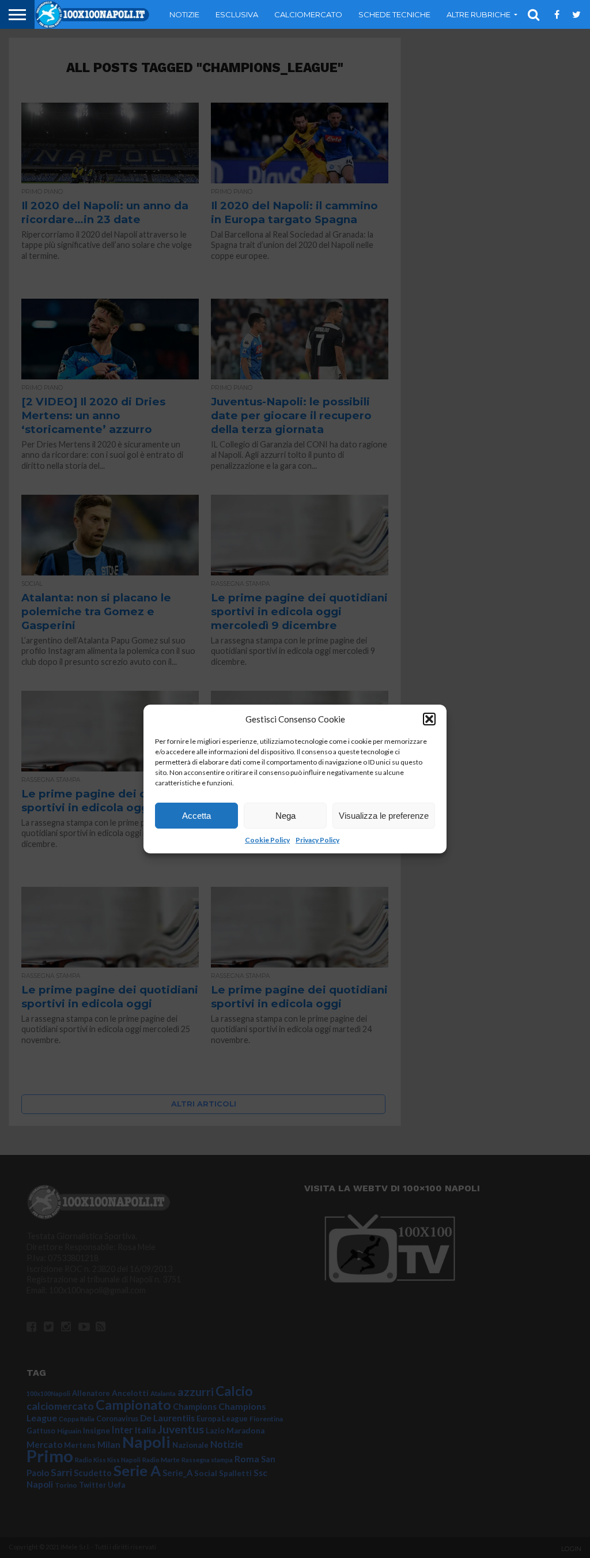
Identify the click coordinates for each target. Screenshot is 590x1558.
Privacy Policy (317, 840)
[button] (429, 719)
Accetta (196, 816)
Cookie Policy (267, 840)
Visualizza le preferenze (384, 816)
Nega (285, 816)
